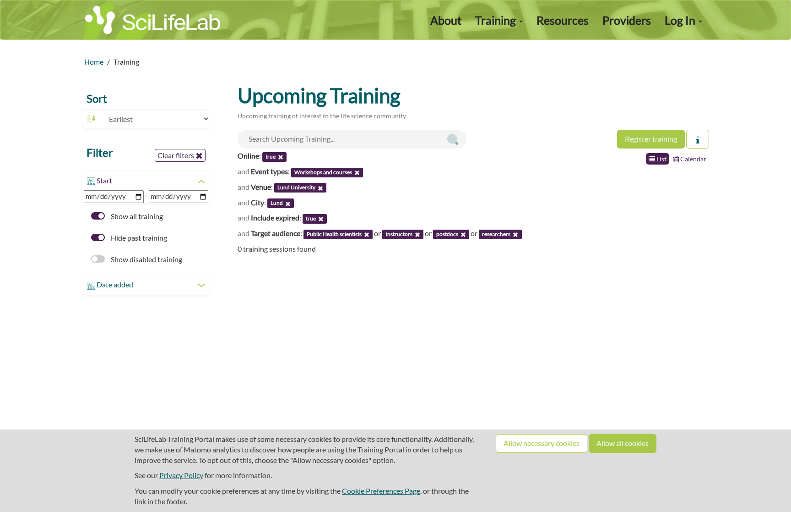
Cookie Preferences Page (381, 490)
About (445, 20)
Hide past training (138, 237)
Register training (651, 138)
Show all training (136, 216)
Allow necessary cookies (542, 443)
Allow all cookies (622, 443)
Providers (626, 20)
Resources (562, 20)
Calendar (692, 159)
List (660, 159)
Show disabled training (145, 259)
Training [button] (496, 20)
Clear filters (176, 155)
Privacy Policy (181, 475)
